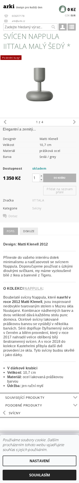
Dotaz (13, 216)
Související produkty (24, 397)
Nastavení (40, 460)
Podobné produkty (23, 405)
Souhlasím (39, 475)
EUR (73, 15)
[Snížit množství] (41, 180)
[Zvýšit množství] (41, 176)
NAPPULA (33, 288)
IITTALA (38, 200)
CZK (67, 15)
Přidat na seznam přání (60, 190)
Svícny (36, 208)
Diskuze (28, 231)
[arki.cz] (19, 6)
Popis (10, 231)
